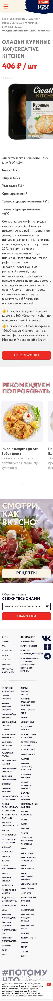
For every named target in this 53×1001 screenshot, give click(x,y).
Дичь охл (6, 847)
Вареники (6, 784)
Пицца (24, 905)
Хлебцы (24, 951)
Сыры (23, 848)
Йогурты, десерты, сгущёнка (25, 796)
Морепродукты (9, 905)
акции (5, 655)
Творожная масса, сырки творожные (27, 841)
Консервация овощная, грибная (27, 918)
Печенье (24, 942)
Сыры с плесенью (29, 884)
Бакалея (6, 861)
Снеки (24, 717)
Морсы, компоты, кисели (26, 691)
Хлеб (23, 956)
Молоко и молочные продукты (26, 785)
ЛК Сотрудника (27, 637)
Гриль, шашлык (9, 835)
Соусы (5, 873)
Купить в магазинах (26, 355)
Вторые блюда (11, 27)
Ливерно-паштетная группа (7, 753)
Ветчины (6, 730)
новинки (6, 664)
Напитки (6, 946)
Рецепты (26, 573)
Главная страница (14, 19)
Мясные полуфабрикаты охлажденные (10, 807)
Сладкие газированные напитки (28, 702)
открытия (7, 651)
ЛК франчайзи (27, 641)
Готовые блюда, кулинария (19, 23)
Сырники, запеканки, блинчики (26, 767)
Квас (4, 955)
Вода (4, 950)
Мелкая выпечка (28, 938)
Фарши (5, 830)
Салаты (25, 759)
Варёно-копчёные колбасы (6, 706)
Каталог (33, 19)
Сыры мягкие (27, 853)
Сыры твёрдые (27, 889)
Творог (24, 833)
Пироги (24, 947)
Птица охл (7, 852)
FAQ (4, 646)
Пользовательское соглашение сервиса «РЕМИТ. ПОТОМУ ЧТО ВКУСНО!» (29, 664)
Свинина (6, 856)
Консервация (27, 910)
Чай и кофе (7, 885)
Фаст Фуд (26, 893)
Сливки (24, 824)
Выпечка (25, 933)
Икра (4, 910)
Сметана (25, 828)
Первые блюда (28, 754)
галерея (5, 641)
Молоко (25, 819)
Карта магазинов (28, 646)
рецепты (6, 660)
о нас (4, 637)
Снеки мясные (27, 722)
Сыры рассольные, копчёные (27, 876)
